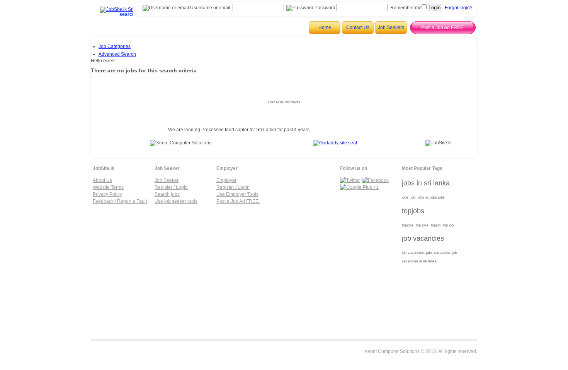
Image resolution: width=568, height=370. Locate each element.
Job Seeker (167, 180)
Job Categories (115, 46)
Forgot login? (459, 7)
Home (324, 27)
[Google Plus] (359, 187)
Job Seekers (391, 27)
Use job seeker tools (176, 201)
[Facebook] (375, 180)
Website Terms (108, 187)
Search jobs (167, 194)
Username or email (209, 7)
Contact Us (357, 27)
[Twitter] (350, 180)
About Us (102, 180)
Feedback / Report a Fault (120, 201)
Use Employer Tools (237, 194)
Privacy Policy (107, 194)
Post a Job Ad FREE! (442, 27)
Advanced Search (117, 54)
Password (324, 7)
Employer (226, 180)
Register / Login (171, 187)
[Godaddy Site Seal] (335, 143)
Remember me (406, 7)
